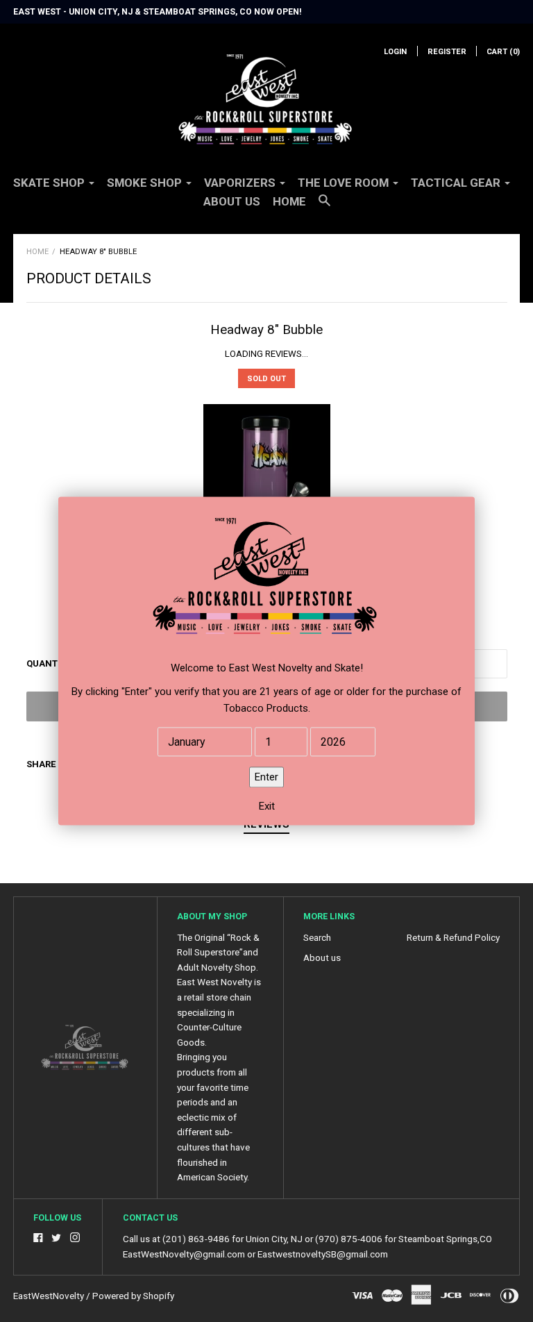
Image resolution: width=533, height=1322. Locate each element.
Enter (266, 777)
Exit (267, 807)
